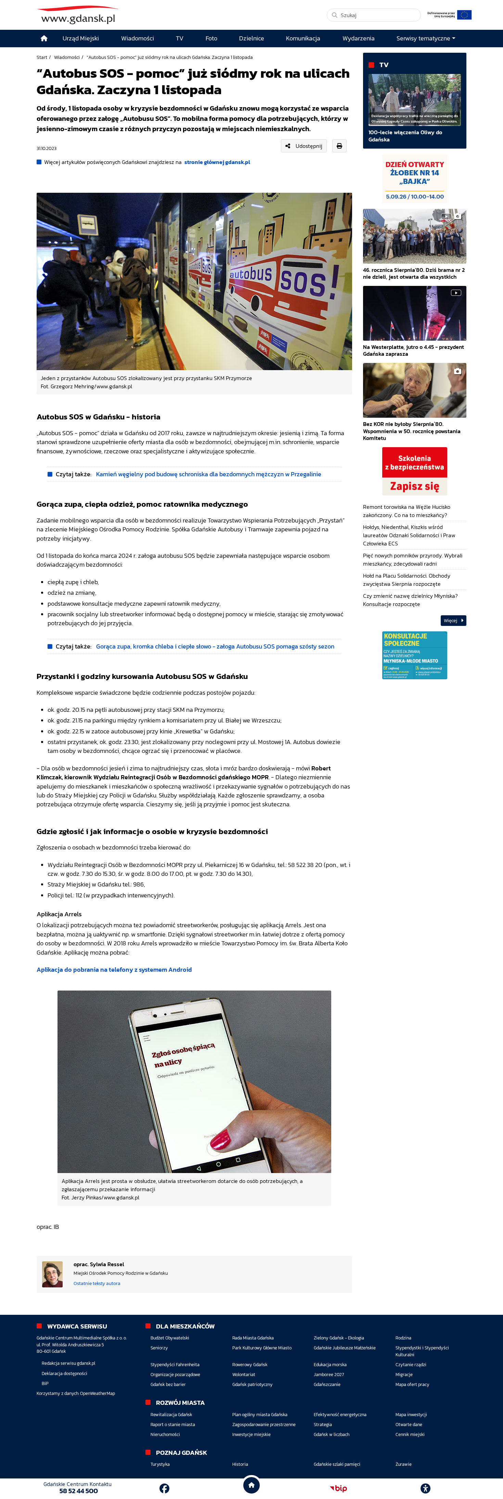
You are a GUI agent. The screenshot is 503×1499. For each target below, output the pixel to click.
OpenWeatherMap (97, 1393)
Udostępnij (309, 146)
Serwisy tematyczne (423, 38)
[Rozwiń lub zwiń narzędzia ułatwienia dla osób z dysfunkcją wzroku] (425, 1488)
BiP (45, 1383)
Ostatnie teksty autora (97, 1283)
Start (42, 57)
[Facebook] (164, 1488)
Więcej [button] (451, 620)
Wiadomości (67, 57)
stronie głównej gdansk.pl (217, 162)
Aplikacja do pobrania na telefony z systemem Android (114, 969)
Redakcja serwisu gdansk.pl (68, 1363)
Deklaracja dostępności (64, 1373)
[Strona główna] (44, 38)
